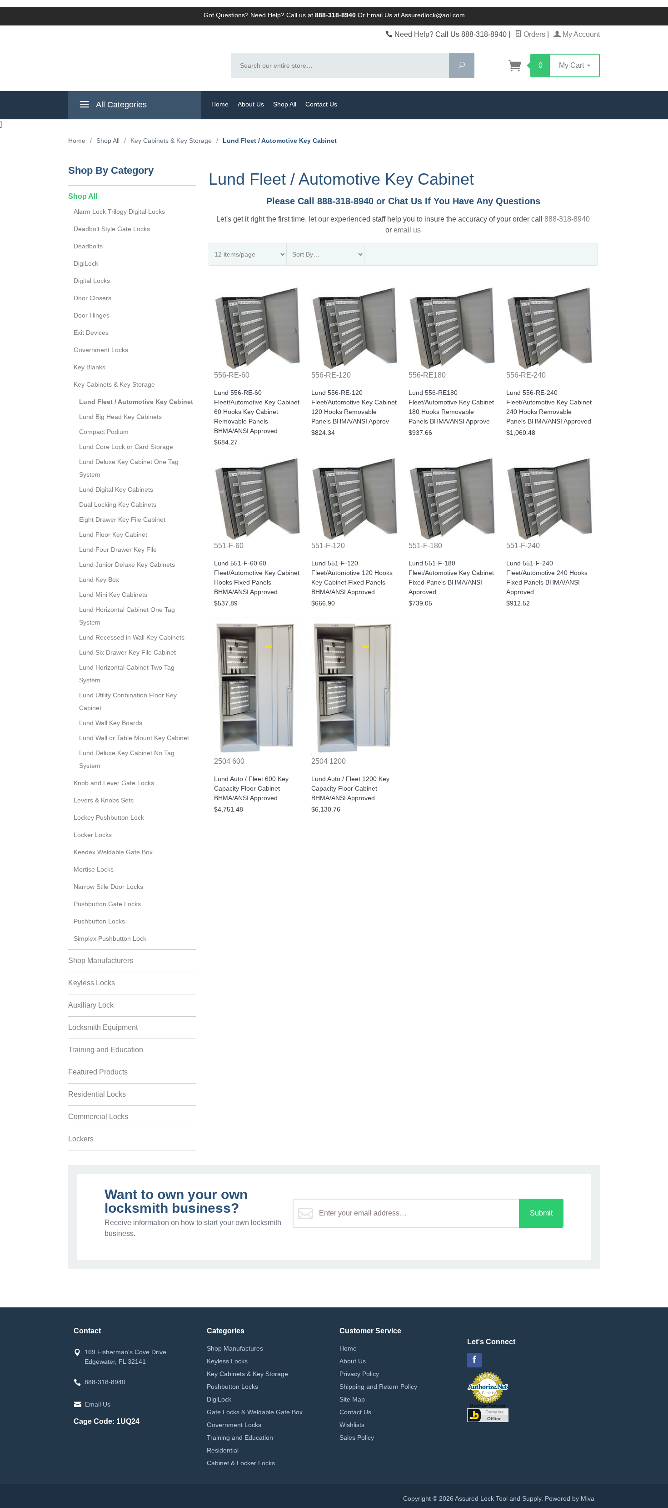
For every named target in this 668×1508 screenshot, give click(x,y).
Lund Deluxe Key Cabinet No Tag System (126, 759)
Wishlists (351, 1424)
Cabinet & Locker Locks (241, 1463)
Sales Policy (356, 1437)
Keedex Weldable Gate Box (113, 852)
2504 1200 (328, 761)
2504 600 (229, 761)
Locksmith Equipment (103, 1027)
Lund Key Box (99, 579)
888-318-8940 (567, 219)
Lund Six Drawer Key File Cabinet (127, 652)
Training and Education (105, 1050)
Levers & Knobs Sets (104, 800)
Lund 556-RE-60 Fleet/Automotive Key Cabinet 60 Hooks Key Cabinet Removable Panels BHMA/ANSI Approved (256, 411)
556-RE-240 (526, 375)
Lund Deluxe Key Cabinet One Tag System (129, 468)
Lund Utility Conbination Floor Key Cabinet (128, 701)
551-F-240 (523, 546)
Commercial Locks (98, 1116)
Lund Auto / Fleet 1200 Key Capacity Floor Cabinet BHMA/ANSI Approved (350, 788)
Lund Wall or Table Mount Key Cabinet (134, 737)
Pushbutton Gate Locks (107, 904)
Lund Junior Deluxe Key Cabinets (127, 564)
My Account (580, 34)
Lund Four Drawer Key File (118, 549)
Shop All (284, 104)
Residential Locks (97, 1094)
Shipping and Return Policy (378, 1386)
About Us (251, 104)
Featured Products (98, 1072)
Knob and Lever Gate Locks (114, 783)
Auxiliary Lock (91, 1005)
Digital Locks (92, 280)
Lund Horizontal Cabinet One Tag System (127, 616)
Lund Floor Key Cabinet (113, 534)
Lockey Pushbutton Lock (109, 817)
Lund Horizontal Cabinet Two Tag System (126, 674)
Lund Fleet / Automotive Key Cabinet (136, 401)
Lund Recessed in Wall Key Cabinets (131, 637)
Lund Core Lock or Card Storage (126, 446)
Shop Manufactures (235, 1348)
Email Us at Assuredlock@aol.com (416, 15)
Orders (533, 34)
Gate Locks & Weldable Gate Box (255, 1412)
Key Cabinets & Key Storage (114, 384)
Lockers (81, 1139)
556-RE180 (427, 375)
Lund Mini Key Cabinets (113, 594)
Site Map (352, 1399)
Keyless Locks (91, 983)
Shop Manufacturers (100, 960)
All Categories (120, 104)
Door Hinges (92, 315)
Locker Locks (93, 834)
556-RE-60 (231, 375)
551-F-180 (425, 546)
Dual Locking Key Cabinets (117, 504)
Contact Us (321, 104)
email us (407, 230)
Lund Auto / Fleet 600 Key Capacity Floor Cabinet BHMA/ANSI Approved (251, 788)
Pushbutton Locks (99, 921)
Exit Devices (91, 332)
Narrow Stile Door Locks (108, 886)
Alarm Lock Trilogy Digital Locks (119, 211)
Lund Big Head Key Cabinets (120, 416)
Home (220, 104)
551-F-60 (229, 546)
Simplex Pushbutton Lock (110, 938)
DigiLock (86, 263)
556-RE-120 (331, 375)
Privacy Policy (359, 1373)
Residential (223, 1450)
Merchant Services (487, 1406)
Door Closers (92, 298)
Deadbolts (88, 246)
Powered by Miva (569, 1498)
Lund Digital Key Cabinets (116, 489)
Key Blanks (89, 367)
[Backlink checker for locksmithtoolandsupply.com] (487, 1414)
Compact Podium (104, 431)
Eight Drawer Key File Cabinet (122, 519)
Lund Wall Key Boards (110, 722)
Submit (541, 1213)
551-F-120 (328, 546)
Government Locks (101, 349)
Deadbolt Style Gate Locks (112, 228)
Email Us (97, 1404)
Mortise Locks (94, 869)
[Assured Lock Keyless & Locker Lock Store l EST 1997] (144, 57)
